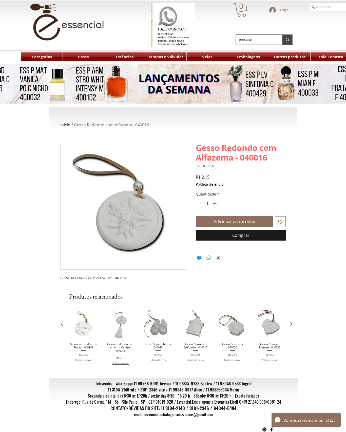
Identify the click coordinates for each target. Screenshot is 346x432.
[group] (176, 337)
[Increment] (215, 203)
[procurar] (287, 40)
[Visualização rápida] (83, 324)
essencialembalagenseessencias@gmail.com (178, 414)
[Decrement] (200, 203)
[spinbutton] (207, 203)
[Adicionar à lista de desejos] (280, 221)
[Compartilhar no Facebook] (199, 258)
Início (65, 125)
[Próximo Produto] (291, 324)
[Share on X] (218, 258)
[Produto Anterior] (62, 324)
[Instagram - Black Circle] (264, 429)
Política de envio (209, 184)
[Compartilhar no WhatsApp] (209, 258)
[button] (241, 10)
